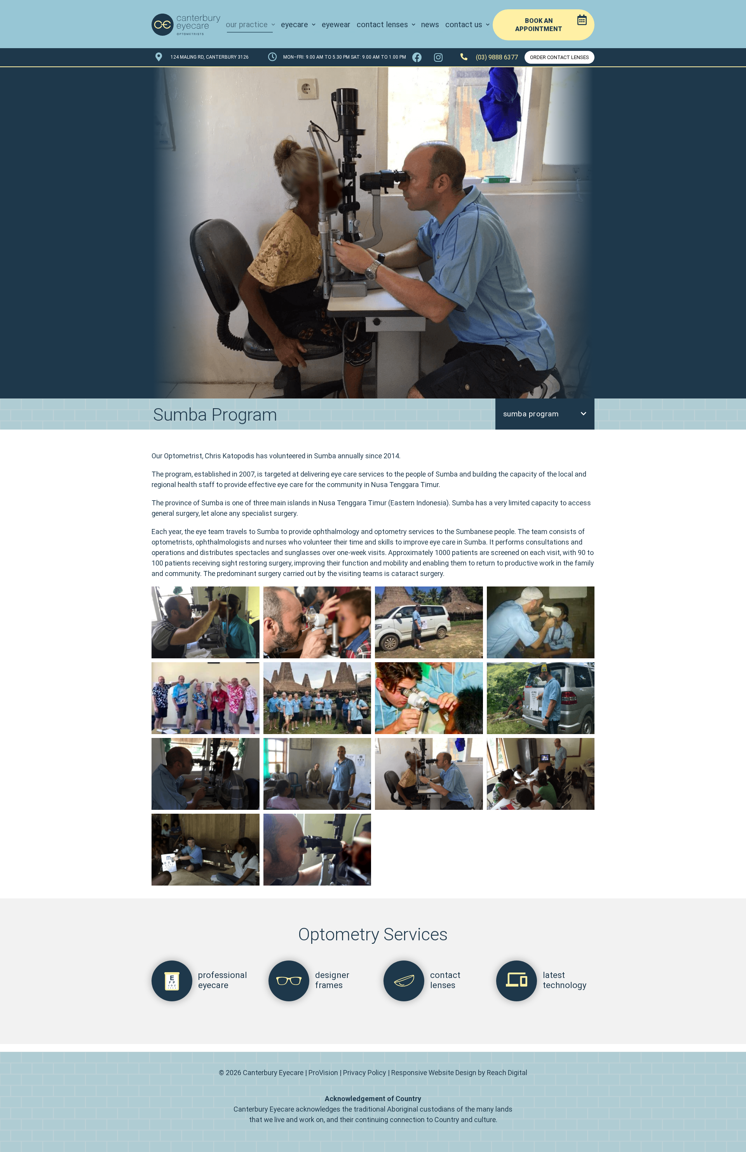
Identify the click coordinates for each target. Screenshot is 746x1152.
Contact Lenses (382, 24)
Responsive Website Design (433, 1072)
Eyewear (336, 24)
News (430, 24)
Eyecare (294, 24)
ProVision (323, 1072)
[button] (543, 24)
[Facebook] (417, 57)
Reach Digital (507, 1072)
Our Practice (247, 24)
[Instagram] (438, 57)
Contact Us (463, 24)
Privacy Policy (364, 1072)
